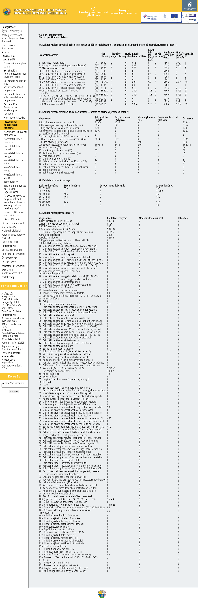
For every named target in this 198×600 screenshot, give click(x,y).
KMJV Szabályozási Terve (12, 325)
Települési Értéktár (11, 311)
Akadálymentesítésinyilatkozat (93, 14)
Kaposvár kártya (10, 346)
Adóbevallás (8, 356)
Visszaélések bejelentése (8, 361)
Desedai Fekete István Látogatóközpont (13, 334)
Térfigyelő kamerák (12, 352)
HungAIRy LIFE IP (11, 302)
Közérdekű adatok (11, 339)
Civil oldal (7, 329)
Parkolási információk (13, 342)
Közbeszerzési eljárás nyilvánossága (13, 319)
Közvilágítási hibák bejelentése (11, 307)
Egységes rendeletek (12, 349)
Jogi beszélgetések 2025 (12, 367)
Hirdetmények (9, 314)
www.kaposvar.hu (124, 13)
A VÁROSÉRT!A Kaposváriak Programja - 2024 (11, 296)
